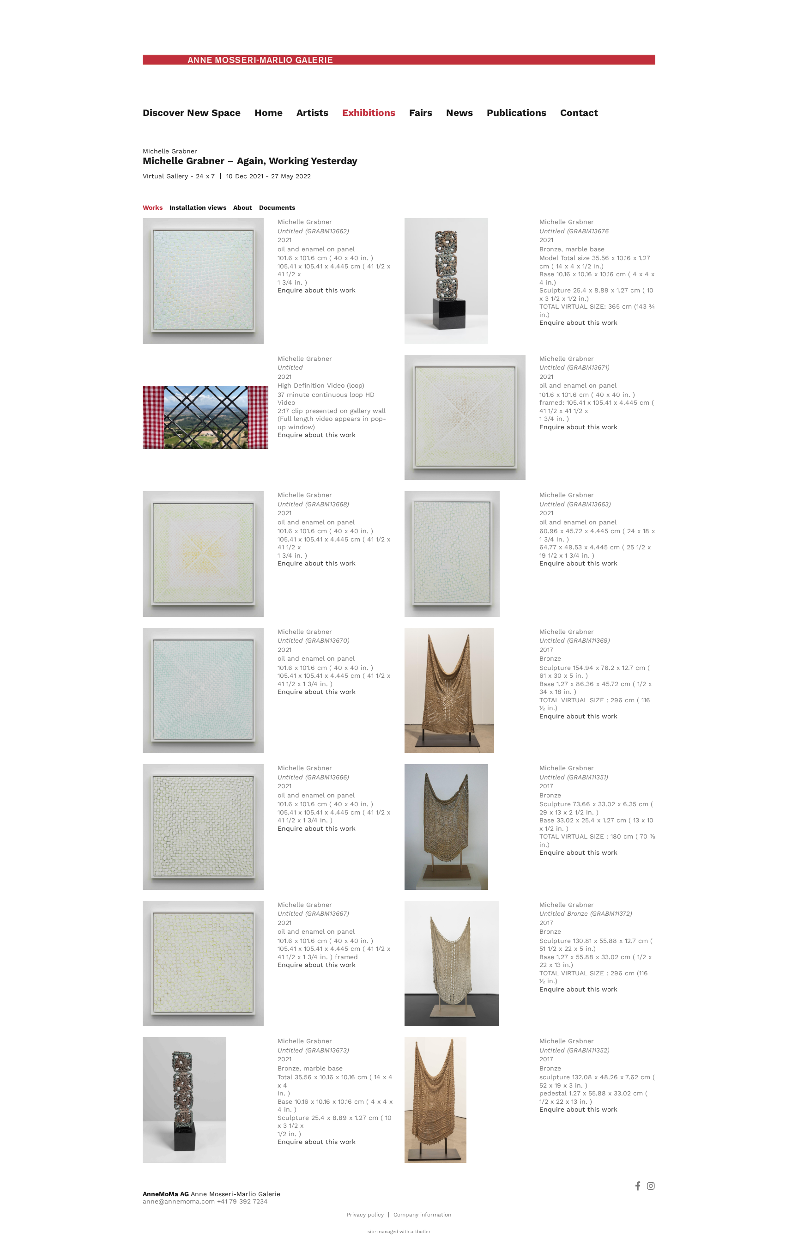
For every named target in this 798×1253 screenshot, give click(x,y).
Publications (516, 112)
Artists (312, 112)
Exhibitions (368, 112)
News (459, 112)
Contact (579, 112)
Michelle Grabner (170, 151)
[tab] (153, 207)
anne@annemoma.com (179, 1201)
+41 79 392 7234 (242, 1201)
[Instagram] (651, 1185)
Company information (422, 1214)
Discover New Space (192, 112)
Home (268, 112)
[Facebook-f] (637, 1185)
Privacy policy (365, 1214)
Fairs (420, 112)
